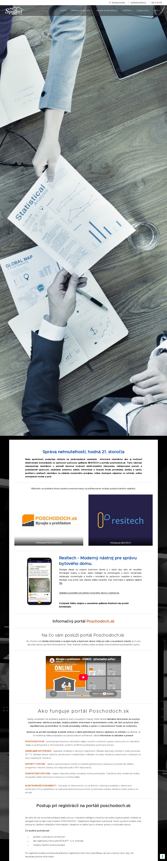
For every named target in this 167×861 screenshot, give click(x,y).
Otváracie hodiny (118, 2)
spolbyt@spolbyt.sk (138, 2)
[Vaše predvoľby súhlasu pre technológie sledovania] (162, 856)
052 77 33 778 (156, 2)
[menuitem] (63, 10)
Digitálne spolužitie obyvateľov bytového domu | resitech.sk (89, 593)
